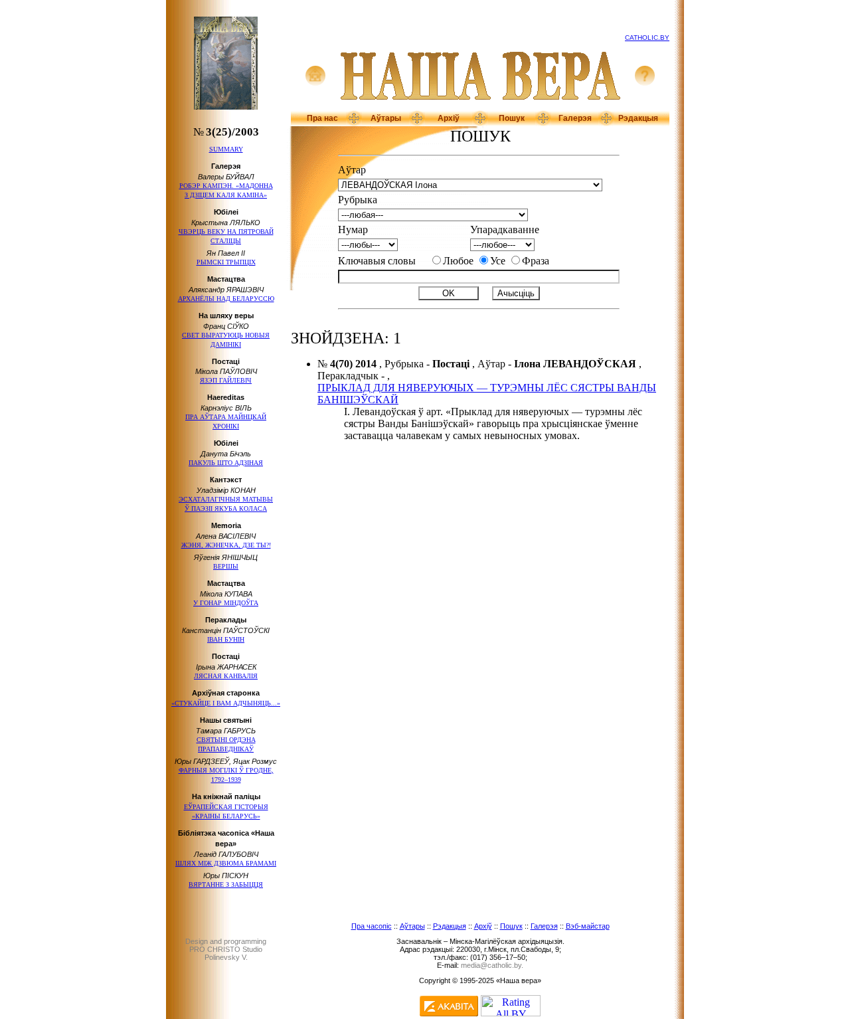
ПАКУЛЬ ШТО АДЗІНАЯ (226, 462)
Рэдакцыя (638, 118)
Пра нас (322, 118)
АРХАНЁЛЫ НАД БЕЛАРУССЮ (226, 298)
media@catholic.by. (492, 965)
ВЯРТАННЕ (226, 884)
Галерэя (575, 118)
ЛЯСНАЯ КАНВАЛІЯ (226, 676)
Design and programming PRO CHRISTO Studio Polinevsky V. (225, 949)
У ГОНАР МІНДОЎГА (225, 602)
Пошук (512, 118)
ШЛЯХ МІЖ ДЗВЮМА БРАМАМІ (225, 863)
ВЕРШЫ (225, 566)
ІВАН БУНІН (225, 639)
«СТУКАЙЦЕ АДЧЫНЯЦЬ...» (225, 703)
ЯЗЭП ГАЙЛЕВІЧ (226, 380)
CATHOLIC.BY (647, 37)
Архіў (449, 118)
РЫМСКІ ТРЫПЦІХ (226, 262)
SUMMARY (226, 149)
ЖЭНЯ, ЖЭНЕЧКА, (226, 545)
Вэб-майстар (588, 926)
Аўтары (386, 118)
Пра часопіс (371, 926)
